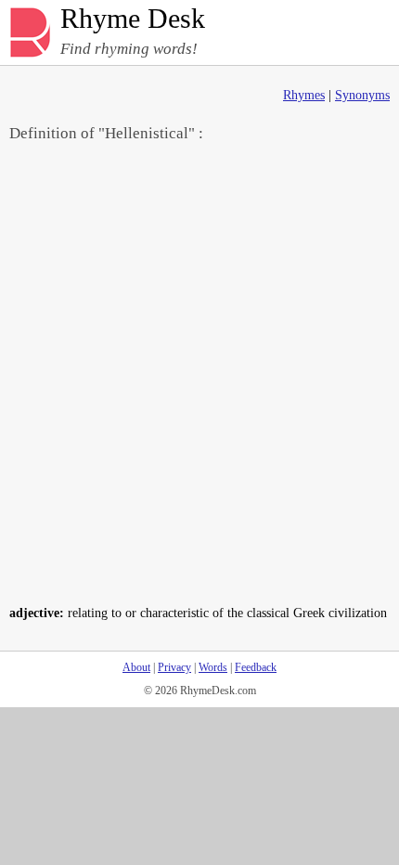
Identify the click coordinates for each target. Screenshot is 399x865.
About (136, 667)
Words (213, 667)
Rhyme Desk (132, 19)
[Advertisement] (199, 372)
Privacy (174, 667)
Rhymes (304, 95)
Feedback (256, 667)
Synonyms (362, 95)
